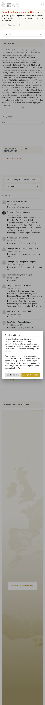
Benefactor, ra (9, 25)
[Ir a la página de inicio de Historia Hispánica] (12, 4)
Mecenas (21, 25)
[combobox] (22, 34)
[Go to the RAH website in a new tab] (3, 4)
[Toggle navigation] (41, 4)
